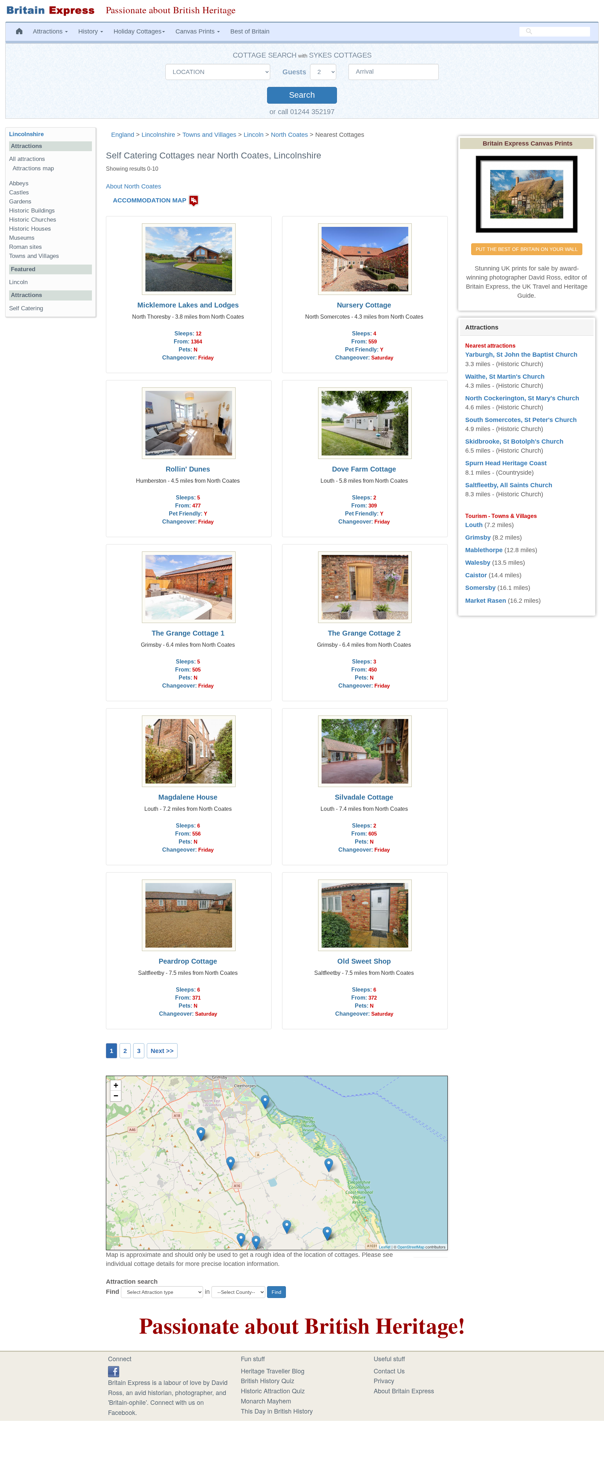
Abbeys (19, 183)
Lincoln (254, 134)
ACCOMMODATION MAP (149, 200)
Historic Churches (32, 219)
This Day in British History (277, 1410)
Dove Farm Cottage (364, 469)
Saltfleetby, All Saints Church (508, 485)
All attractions (27, 159)
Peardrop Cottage (188, 961)
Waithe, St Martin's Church (505, 376)
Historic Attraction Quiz (273, 1390)
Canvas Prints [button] (195, 31)
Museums (22, 238)
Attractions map (33, 168)
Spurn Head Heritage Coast (506, 463)
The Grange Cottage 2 (364, 633)
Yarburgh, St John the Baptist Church (521, 354)
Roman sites (25, 247)
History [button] (89, 31)
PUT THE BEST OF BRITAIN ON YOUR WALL (527, 249)
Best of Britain (249, 31)
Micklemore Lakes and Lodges (188, 305)
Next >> (162, 1050)
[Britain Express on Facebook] (113, 1370)
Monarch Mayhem (266, 1400)
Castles (19, 192)
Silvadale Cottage (364, 797)
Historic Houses (30, 228)
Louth (474, 524)
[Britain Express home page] (50, 10)
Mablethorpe (484, 550)
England (122, 134)
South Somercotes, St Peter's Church (521, 419)
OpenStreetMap (410, 1247)
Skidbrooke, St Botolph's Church (514, 441)
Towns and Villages (209, 134)
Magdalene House (187, 797)
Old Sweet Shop (364, 961)
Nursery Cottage (364, 305)
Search (302, 95)
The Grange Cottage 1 (188, 633)
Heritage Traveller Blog (272, 1370)
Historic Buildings (32, 210)
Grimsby (478, 537)
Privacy (384, 1380)
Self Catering (26, 308)
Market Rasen (485, 600)
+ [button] (116, 1085)
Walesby (477, 562)
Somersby (480, 587)
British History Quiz (267, 1380)
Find (112, 1291)
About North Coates (133, 186)
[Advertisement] (50, 430)
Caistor (476, 575)
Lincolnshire (158, 134)
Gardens (20, 201)
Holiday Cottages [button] (137, 31)
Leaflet (384, 1247)
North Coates (289, 134)
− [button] (116, 1095)
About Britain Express (404, 1390)
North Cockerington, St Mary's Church (522, 398)
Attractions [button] (48, 31)
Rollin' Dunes (188, 469)
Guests (295, 72)
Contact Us (389, 1370)
